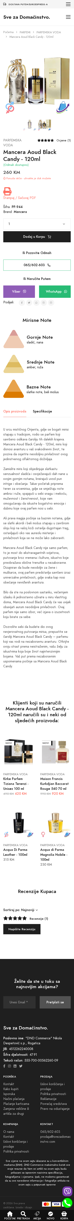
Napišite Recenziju (21, 929)
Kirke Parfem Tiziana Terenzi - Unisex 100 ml (16, 783)
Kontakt (8, 1084)
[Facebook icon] (4, 1066)
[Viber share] (44, 302)
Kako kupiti (10, 1089)
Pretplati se (55, 1002)
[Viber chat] (67, 1191)
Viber (16, 291)
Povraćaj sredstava (53, 1104)
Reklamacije (48, 1099)
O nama (8, 1132)
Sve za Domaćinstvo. (26, 17)
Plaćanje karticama (16, 1104)
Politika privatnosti (53, 1094)
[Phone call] (67, 1203)
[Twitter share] (29, 302)
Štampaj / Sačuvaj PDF (19, 198)
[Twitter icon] (20, 1066)
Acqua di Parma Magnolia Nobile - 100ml (53, 854)
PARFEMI (25, 32)
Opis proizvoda (14, 411)
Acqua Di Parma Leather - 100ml (15, 852)
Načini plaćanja (13, 1099)
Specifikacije (42, 411)
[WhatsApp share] (36, 302)
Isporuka (9, 1094)
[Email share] (51, 302)
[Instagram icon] (9, 1066)
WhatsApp (54, 291)
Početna (8, 32)
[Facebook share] (22, 302)
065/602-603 (35, 265)
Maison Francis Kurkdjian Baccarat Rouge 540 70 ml (54, 783)
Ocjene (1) (64, 140)
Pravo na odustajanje (55, 1109)
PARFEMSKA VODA (49, 32)
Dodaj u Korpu (34, 236)
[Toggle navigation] (68, 4)
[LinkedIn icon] (15, 1066)
